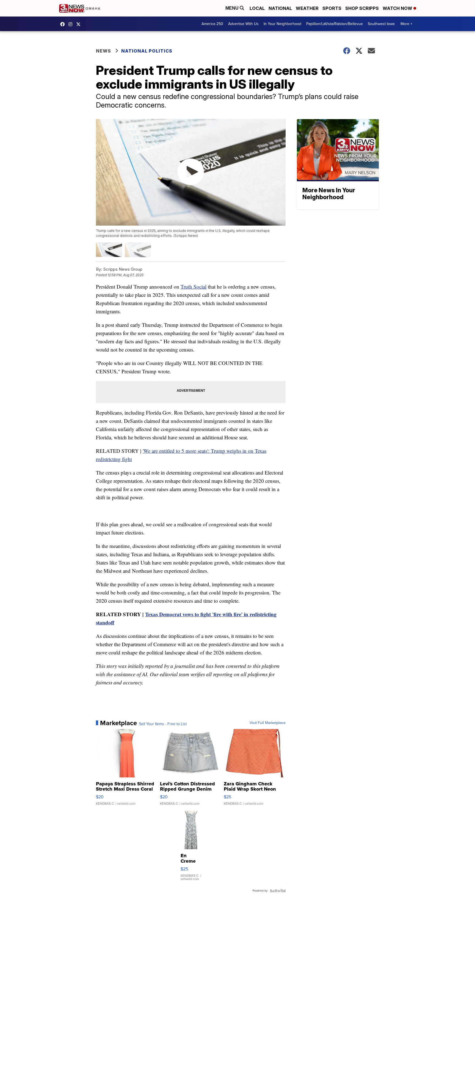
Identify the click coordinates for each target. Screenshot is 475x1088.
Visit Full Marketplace (268, 723)
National (280, 8)
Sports (331, 8)
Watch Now (398, 8)
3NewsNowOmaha (79, 24)
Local (257, 8)
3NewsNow (63, 24)
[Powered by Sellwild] (278, 891)
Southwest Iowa (381, 24)
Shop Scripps (362, 8)
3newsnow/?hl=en (71, 24)
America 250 (212, 24)
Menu (232, 8)
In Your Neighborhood (282, 24)
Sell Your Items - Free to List (163, 724)
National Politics (146, 51)
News (103, 51)
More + (406, 24)
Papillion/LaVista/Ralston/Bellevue (334, 24)
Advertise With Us (243, 24)
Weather (307, 8)
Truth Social (193, 286)
